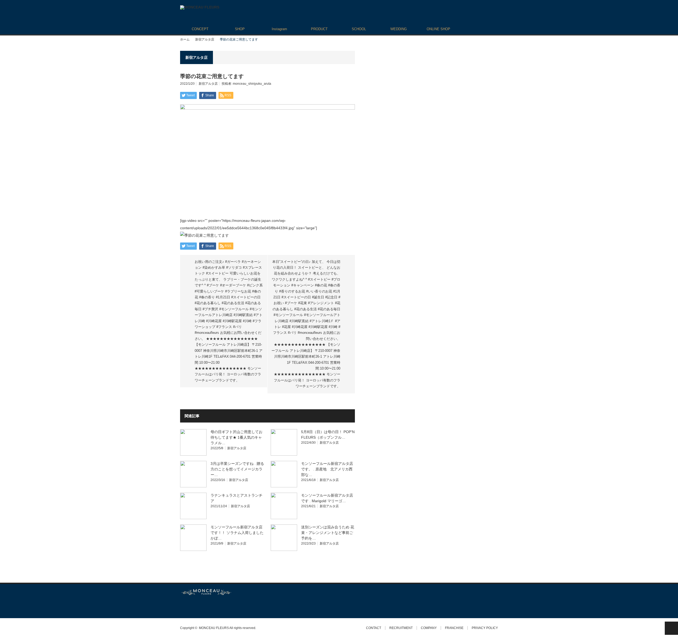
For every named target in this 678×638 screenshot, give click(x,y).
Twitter (182, 607)
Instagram (279, 29)
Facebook (192, 606)
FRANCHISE (454, 628)
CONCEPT (200, 29)
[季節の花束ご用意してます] (204, 235)
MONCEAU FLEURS (214, 628)
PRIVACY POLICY (485, 628)
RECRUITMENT (401, 628)
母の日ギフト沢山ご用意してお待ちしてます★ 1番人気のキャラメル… (236, 437)
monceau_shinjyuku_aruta (252, 84)
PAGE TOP (671, 628)
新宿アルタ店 (204, 39)
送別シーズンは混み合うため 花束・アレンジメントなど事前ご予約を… (327, 532)
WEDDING (398, 29)
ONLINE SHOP (438, 29)
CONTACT (373, 628)
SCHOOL (359, 29)
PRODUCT (319, 29)
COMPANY (429, 628)
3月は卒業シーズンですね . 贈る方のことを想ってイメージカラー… (237, 469)
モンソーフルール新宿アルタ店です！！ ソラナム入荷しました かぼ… (237, 532)
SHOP (240, 29)
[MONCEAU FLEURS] (199, 7)
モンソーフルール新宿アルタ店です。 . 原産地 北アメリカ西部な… (327, 469)
